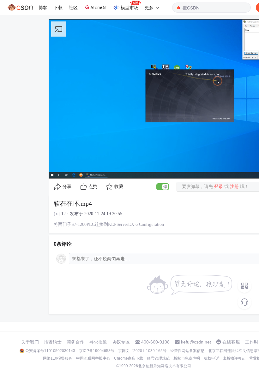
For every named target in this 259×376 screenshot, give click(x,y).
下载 (58, 7)
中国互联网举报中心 (93, 358)
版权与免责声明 (186, 358)
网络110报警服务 (57, 358)
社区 (73, 7)
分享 (67, 186)
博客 (43, 7)
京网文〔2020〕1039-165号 (142, 351)
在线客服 (231, 341)
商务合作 (75, 341)
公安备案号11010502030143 (50, 351)
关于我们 (30, 341)
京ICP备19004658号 (96, 351)
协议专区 (121, 341)
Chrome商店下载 (128, 358)
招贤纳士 (53, 341)
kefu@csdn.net (196, 341)
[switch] (162, 186)
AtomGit (98, 7)
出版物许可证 (234, 358)
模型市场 (129, 7)
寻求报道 (98, 341)
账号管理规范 (158, 358)
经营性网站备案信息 (187, 351)
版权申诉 (211, 358)
